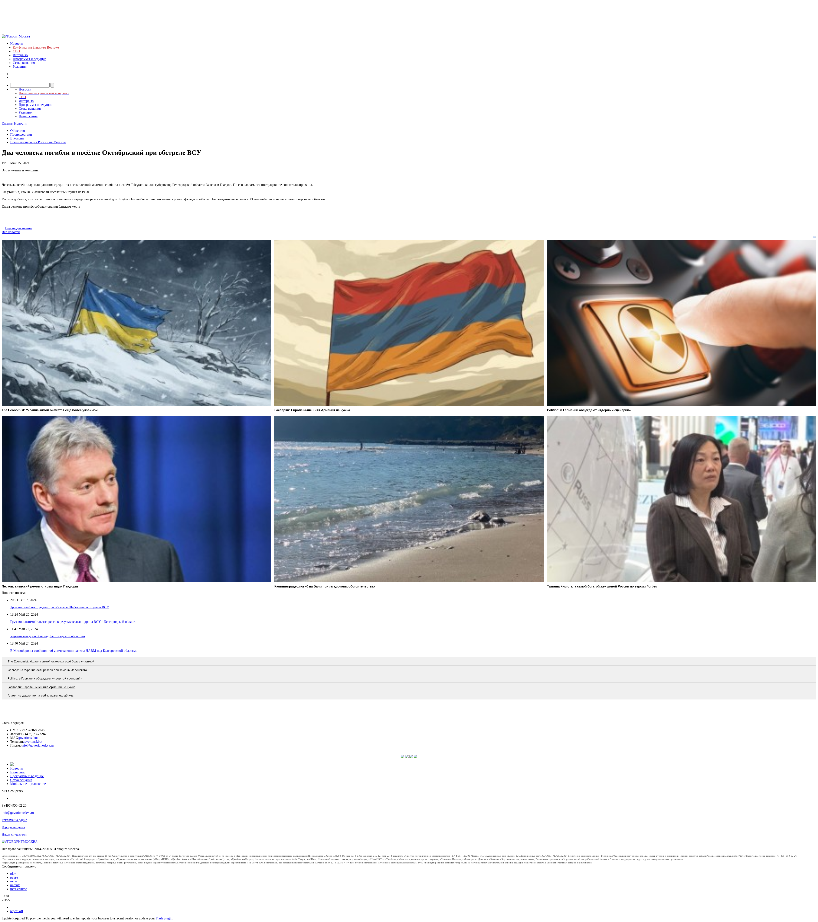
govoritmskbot (28, 738)
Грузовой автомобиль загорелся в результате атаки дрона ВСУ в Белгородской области (73, 621)
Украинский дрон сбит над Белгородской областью (47, 636)
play (13, 873)
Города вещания (13, 827)
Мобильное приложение (28, 784)
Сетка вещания (24, 63)
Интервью (20, 55)
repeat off (16, 911)
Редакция (19, 66)
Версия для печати (18, 228)
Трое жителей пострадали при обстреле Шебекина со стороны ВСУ (59, 607)
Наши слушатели (14, 834)
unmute (15, 885)
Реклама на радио (14, 820)
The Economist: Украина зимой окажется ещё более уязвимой (51, 661)
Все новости (11, 232)
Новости (16, 43)
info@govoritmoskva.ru (38, 745)
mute (13, 881)
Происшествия (21, 134)
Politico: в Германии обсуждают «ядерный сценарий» (45, 678)
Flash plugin (164, 918)
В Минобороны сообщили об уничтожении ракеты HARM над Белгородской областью (73, 650)
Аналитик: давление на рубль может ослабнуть (40, 695)
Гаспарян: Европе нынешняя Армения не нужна (41, 687)
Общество (17, 130)
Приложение (28, 116)
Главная (7, 123)
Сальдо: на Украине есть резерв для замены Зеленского (47, 670)
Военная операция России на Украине (38, 142)
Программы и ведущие (29, 59)
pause (14, 877)
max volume (18, 889)
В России (17, 138)
